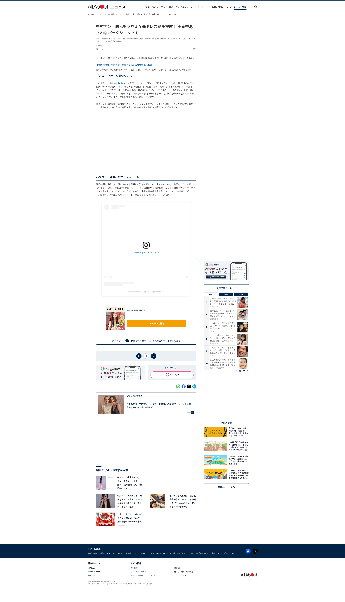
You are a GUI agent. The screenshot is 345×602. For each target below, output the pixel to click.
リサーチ (205, 7)
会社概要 (134, 568)
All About (91, 568)
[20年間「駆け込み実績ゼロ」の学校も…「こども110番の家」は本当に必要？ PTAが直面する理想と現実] (238, 446)
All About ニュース (94, 14)
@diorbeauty (121, 83)
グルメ (164, 7)
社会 (171, 7)
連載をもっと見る (226, 487)
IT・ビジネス (182, 7)
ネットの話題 (240, 7)
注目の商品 (217, 7)
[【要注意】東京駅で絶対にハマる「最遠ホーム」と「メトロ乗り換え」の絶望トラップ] (238, 460)
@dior (112, 83)
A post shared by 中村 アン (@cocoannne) (146, 292)
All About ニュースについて (184, 576)
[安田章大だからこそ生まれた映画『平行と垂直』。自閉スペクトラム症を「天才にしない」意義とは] (238, 432)
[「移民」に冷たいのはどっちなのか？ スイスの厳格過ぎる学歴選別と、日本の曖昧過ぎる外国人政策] (238, 474)
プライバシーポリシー (139, 572)
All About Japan (94, 572)
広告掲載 (176, 568)
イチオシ (91, 576)
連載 (147, 7)
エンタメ (194, 7)
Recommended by (232, 371)
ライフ (155, 7)
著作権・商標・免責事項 (183, 572)
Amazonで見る (156, 323)
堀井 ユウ (99, 49)
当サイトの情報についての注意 (143, 576)
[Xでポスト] (189, 386)
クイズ (228, 7)
